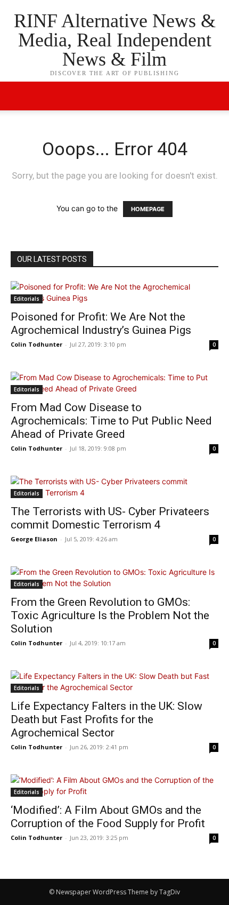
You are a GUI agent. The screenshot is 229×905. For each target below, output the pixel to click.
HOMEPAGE (148, 209)
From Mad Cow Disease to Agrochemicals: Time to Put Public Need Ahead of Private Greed (111, 421)
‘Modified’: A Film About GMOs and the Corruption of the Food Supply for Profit (108, 817)
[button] (214, 96)
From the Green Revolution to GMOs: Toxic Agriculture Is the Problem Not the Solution (110, 615)
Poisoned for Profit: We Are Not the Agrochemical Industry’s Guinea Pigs (101, 323)
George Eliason (34, 539)
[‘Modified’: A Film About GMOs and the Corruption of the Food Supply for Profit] (114, 785)
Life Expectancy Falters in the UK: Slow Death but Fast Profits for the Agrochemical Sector (106, 719)
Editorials (26, 298)
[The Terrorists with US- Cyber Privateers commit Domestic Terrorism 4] (114, 487)
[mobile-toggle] (18, 96)
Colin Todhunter (36, 344)
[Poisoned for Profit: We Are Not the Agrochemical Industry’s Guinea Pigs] (114, 292)
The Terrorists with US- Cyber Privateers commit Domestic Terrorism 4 (110, 518)
